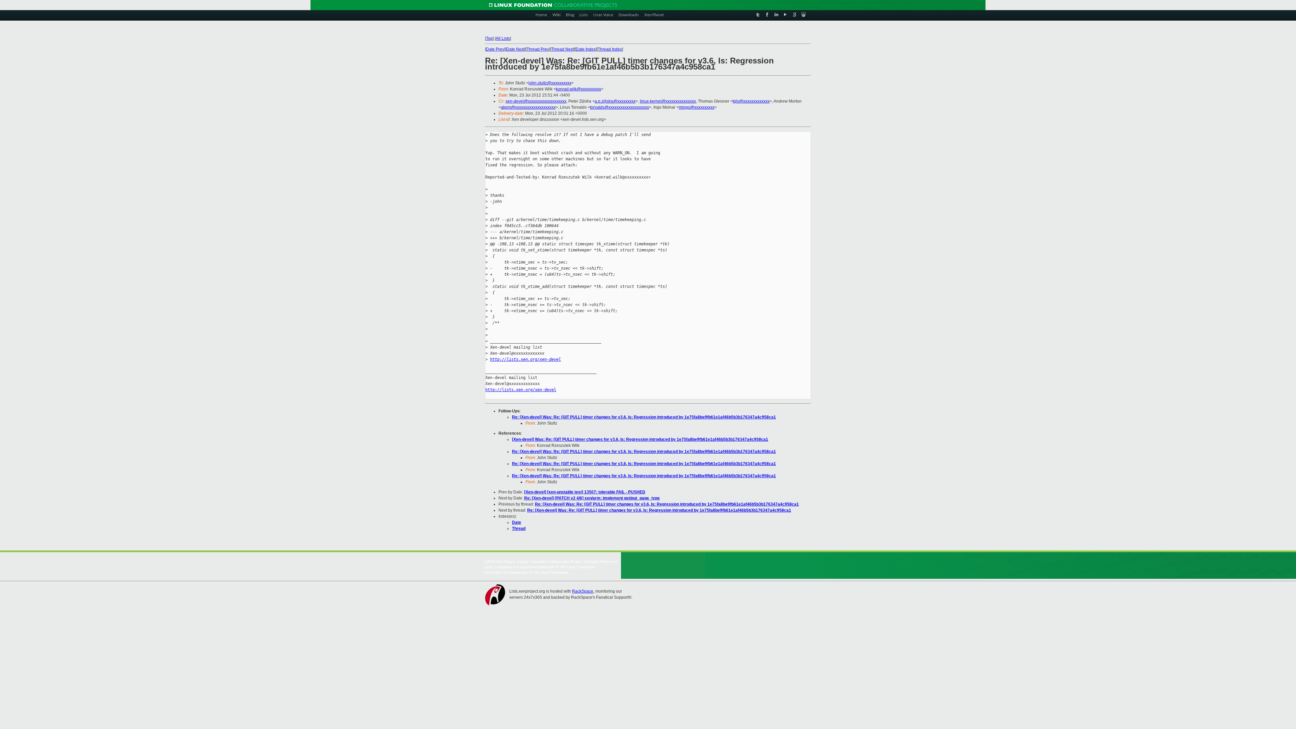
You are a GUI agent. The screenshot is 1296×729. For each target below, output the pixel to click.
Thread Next (562, 49)
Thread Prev (537, 49)
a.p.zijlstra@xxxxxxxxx (615, 101)
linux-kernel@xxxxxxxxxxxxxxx (668, 101)
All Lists (503, 38)
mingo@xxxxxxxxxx (696, 107)
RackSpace (582, 591)
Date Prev (495, 49)
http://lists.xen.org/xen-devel (525, 359)
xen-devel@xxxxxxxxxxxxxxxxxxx (536, 101)
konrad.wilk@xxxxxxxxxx (578, 89)
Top (489, 38)
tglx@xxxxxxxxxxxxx (751, 101)
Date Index (586, 49)
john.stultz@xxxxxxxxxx (550, 83)
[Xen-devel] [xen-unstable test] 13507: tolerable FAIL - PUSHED (584, 492)
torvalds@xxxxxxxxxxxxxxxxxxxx (619, 107)
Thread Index (610, 49)
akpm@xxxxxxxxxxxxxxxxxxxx (528, 107)
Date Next (515, 49)
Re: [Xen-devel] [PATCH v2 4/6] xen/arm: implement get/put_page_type (592, 498)
